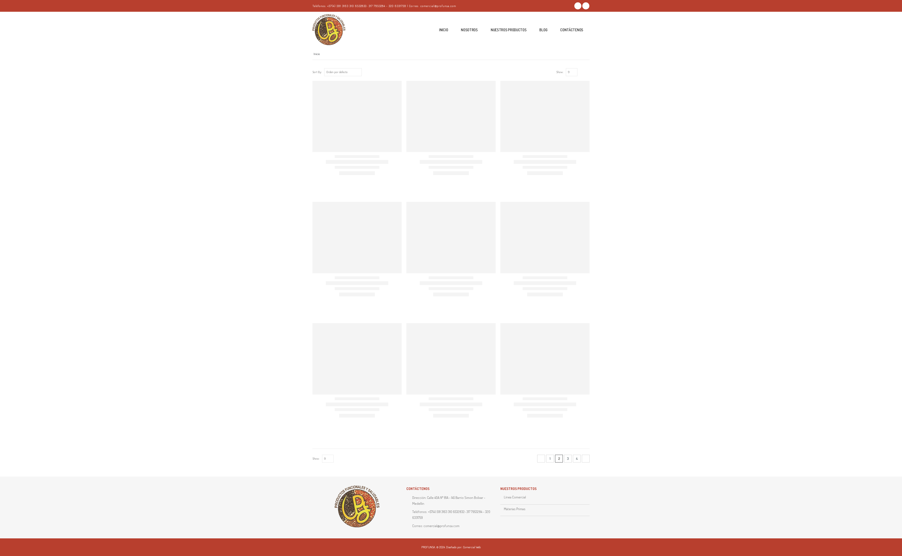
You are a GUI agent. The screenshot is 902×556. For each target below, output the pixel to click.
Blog (543, 29)
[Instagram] (585, 5)
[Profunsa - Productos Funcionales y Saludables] (335, 30)
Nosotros (469, 29)
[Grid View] (582, 72)
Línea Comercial (515, 497)
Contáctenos (571, 29)
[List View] (587, 72)
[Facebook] (577, 5)
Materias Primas (514, 509)
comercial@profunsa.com (441, 526)
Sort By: (317, 72)
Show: (560, 72)
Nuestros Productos (509, 29)
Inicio (443, 29)
